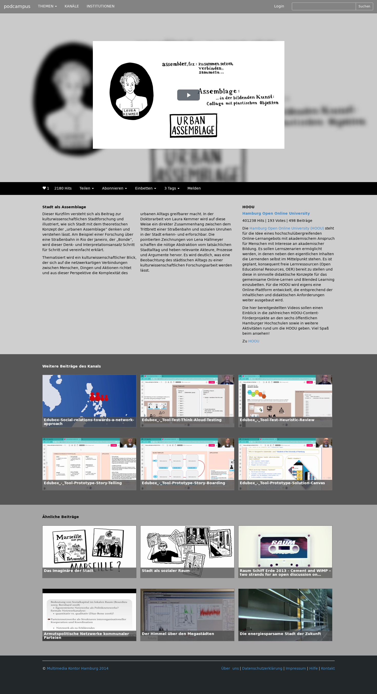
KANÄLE (72, 6)
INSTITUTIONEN (100, 6)
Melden (194, 188)
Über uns (230, 668)
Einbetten (144, 188)
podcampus (17, 6)
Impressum (296, 668)
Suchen (364, 6)
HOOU (253, 341)
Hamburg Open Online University (276, 213)
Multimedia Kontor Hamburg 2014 (77, 668)
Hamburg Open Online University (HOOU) (287, 228)
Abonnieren (113, 188)
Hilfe (313, 668)
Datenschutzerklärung (262, 668)
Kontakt (328, 668)
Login (279, 6)
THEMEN (46, 6)
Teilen (85, 188)
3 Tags (170, 188)
